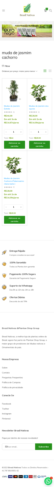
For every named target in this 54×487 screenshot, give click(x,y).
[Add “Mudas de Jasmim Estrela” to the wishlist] (21, 84)
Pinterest (6, 418)
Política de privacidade (12, 387)
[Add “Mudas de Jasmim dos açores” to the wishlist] (46, 84)
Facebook (6, 403)
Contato (6, 372)
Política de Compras (11, 382)
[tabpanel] (27, 31)
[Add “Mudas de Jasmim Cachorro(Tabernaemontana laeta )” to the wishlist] (21, 157)
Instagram (6, 413)
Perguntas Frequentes (12, 377)
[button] (21, 91)
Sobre (4, 367)
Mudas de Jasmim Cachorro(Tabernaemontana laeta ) (14, 181)
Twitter (5, 408)
